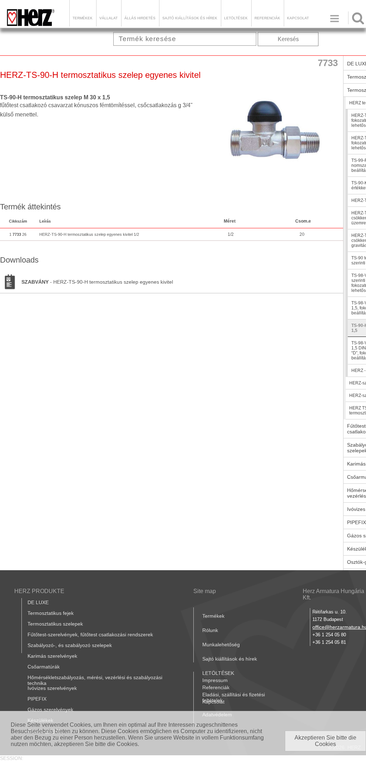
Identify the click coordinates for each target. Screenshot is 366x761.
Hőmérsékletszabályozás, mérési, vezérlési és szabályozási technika (95, 680)
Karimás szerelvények (52, 656)
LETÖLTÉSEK (236, 18)
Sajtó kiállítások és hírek (189, 18)
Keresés (288, 39)
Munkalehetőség (221, 644)
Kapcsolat (298, 18)
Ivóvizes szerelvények (52, 688)
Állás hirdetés (139, 18)
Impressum (215, 680)
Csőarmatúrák (44, 667)
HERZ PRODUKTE (39, 591)
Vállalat (108, 18)
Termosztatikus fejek (51, 613)
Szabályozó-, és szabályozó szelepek (70, 645)
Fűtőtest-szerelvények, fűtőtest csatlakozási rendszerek (90, 634)
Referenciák (267, 18)
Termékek (83, 18)
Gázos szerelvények (50, 709)
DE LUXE (38, 602)
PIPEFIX (37, 699)
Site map (204, 591)
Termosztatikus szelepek (55, 624)
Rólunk (210, 630)
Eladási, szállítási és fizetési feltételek (233, 697)
